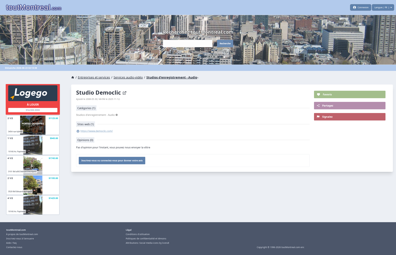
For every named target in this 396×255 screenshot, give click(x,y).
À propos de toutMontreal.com (22, 234)
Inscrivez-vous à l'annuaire (20, 238)
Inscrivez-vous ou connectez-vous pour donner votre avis (112, 160)
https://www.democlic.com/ (96, 131)
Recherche (225, 43)
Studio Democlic (99, 92)
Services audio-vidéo (128, 77)
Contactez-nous (14, 247)
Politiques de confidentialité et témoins (146, 238)
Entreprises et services (94, 77)
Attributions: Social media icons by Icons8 (147, 242)
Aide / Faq (11, 242)
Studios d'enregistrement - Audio (171, 77)
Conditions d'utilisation (138, 234)
